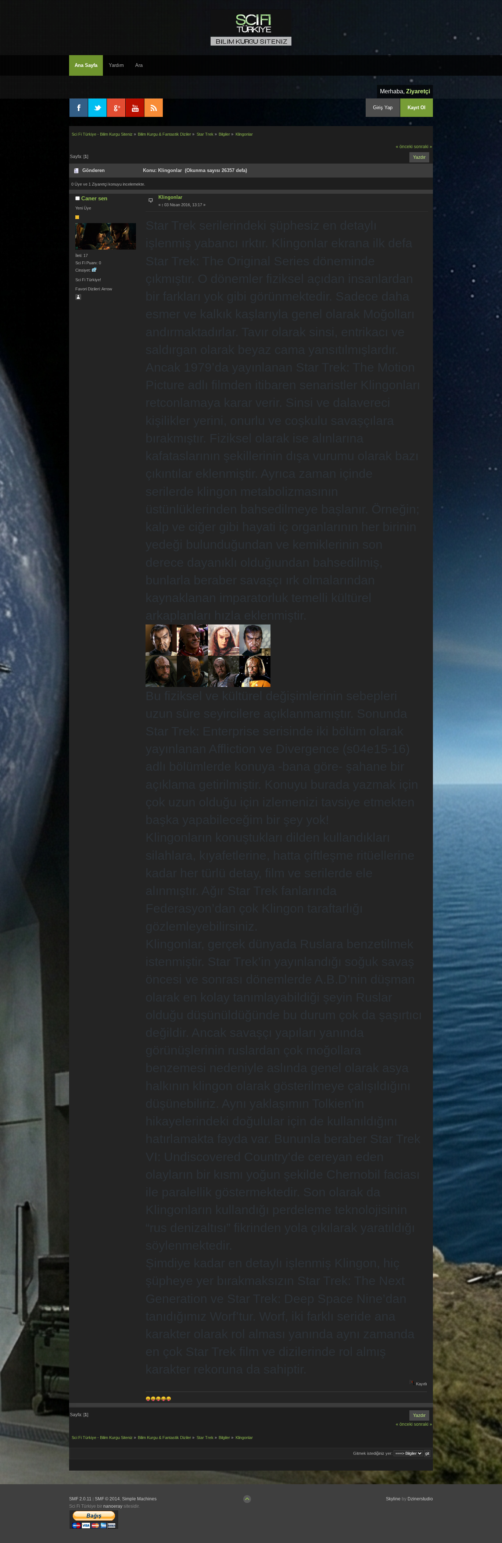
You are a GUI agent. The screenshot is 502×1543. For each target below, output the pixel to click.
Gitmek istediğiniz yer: (372, 1453)
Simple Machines (139, 1498)
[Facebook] (78, 108)
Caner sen (94, 198)
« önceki (404, 146)
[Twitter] (97, 108)
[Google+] (116, 108)
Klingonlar (170, 197)
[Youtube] (135, 108)
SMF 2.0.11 (80, 1498)
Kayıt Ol (417, 107)
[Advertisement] (390, 1521)
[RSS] (153, 108)
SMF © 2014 (107, 1498)
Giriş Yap (382, 107)
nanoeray (112, 1506)
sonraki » (423, 146)
